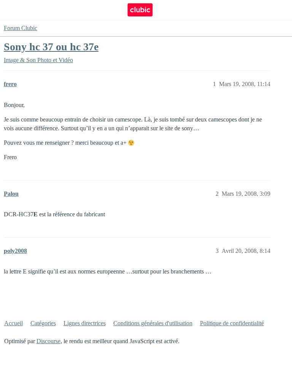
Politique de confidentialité (232, 323)
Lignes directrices (84, 323)
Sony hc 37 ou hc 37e (51, 47)
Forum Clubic (20, 28)
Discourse (48, 341)
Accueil (13, 323)
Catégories (43, 323)
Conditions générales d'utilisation (152, 323)
